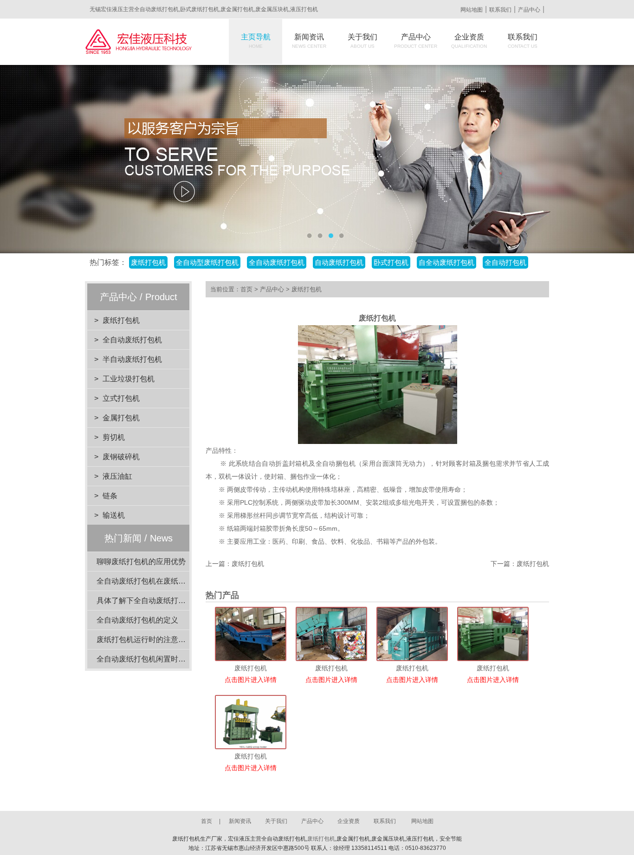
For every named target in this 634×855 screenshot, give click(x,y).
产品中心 (529, 9)
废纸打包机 (121, 320)
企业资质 (469, 41)
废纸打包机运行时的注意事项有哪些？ (160, 639)
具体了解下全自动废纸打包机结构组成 (160, 600)
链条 (110, 496)
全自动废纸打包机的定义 (137, 620)
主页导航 (256, 41)
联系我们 (500, 9)
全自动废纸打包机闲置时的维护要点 (156, 659)
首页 (246, 289)
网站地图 (471, 9)
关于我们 (362, 41)
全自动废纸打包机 (132, 340)
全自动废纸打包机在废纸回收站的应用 (160, 581)
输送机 (114, 515)
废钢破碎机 (121, 457)
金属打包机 (121, 418)
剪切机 (114, 437)
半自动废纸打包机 (132, 359)
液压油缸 (117, 476)
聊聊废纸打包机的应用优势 (141, 562)
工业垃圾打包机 (129, 379)
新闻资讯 (309, 41)
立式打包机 (121, 398)
